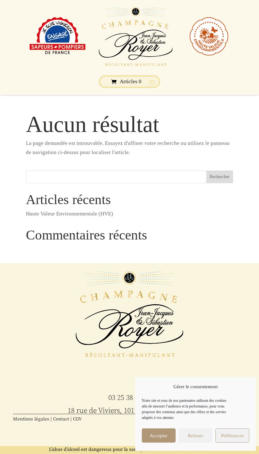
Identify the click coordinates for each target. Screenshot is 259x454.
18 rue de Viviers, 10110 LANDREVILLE (129, 410)
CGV (77, 419)
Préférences (232, 435)
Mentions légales (31, 419)
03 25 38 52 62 (129, 397)
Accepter (158, 435)
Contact (61, 419)
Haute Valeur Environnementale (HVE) (69, 214)
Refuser (195, 435)
